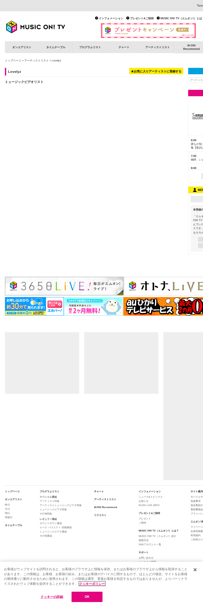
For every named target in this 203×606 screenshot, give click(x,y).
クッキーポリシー (92, 584)
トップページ (13, 60)
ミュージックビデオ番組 (53, 531)
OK (87, 597)
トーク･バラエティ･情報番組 (56, 527)
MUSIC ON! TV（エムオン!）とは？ (159, 530)
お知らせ (144, 501)
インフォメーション (111, 18)
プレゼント (145, 518)
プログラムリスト (90, 47)
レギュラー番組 (48, 519)
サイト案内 (197, 491)
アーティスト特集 (49, 501)
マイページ (197, 527)
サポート (144, 552)
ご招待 (142, 522)
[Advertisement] (42, 363)
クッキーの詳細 (52, 597)
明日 (7, 513)
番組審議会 (197, 509)
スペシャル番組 (48, 496)
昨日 (7, 504)
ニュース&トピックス (151, 496)
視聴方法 (144, 540)
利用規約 (196, 535)
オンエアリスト (21, 47)
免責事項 (196, 501)
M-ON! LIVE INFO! (149, 505)
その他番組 (46, 535)
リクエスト (100, 515)
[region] (101, 584)
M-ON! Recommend (105, 507)
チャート (124, 47)
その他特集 (46, 513)
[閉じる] (195, 569)
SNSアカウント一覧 (150, 544)
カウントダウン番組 (51, 523)
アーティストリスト (157, 47)
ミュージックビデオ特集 (53, 509)
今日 (7, 509)
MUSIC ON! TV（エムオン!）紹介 (157, 536)
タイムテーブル (55, 47)
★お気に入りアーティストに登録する (156, 71)
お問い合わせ (146, 557)
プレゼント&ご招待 (142, 18)
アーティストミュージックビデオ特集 (61, 505)
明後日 (8, 517)
